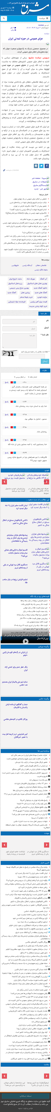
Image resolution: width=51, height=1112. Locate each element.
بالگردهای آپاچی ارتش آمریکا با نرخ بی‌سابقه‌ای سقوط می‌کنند (26, 884)
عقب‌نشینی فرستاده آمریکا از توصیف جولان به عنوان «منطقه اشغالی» (28, 826)
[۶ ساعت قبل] (13, 843)
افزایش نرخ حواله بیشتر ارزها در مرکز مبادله (32, 614)
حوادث (46, 833)
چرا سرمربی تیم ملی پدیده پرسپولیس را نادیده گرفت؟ (28, 1007)
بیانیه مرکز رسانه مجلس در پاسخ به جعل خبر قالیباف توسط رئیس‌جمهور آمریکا (28, 868)
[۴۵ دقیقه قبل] (39, 524)
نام (47, 320)
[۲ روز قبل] (37, 480)
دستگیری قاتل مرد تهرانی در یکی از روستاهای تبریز (15, 566)
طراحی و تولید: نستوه (25, 1108)
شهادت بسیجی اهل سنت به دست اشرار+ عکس (30, 821)
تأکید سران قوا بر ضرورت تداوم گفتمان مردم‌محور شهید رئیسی (25, 223)
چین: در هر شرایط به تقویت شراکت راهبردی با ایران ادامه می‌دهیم (27, 227)
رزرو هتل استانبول (15, 283)
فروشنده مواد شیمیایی (16, 301)
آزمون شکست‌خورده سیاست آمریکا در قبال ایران (30, 980)
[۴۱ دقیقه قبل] (39, 709)
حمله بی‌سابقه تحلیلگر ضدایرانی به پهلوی (33, 787)
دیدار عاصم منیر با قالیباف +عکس (35, 911)
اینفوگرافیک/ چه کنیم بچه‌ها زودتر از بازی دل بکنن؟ (38, 1084)
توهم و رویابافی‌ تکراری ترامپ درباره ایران (33, 1025)
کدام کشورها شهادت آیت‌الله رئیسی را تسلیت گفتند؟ (28, 209)
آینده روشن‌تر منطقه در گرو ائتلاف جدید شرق (31, 932)
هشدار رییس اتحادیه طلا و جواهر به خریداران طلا (30, 790)
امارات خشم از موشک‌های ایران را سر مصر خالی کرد (29, 755)
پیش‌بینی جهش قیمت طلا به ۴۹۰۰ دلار (33, 618)
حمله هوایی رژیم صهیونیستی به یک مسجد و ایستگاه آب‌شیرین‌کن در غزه (26, 964)
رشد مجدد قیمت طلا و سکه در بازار (35, 611)
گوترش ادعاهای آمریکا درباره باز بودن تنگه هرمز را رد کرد (27, 959)
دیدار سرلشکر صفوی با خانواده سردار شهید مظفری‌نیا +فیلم (26, 949)
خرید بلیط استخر (26, 297)
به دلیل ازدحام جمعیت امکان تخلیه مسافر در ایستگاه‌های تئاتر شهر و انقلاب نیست (26, 244)
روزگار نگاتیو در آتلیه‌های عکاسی (15, 719)
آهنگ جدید (12, 292)
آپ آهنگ (43, 278)
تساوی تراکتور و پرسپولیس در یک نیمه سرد (32, 922)
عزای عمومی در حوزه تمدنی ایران (25, 38)
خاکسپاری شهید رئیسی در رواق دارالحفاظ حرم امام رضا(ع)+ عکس (27, 214)
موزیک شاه (31, 278)
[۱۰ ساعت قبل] (39, 671)
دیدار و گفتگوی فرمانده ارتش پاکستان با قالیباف (16, 706)
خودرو (47, 470)
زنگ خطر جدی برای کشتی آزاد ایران (16, 668)
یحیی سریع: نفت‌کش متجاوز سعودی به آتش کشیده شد (27, 1000)
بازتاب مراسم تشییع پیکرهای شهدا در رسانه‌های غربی (28, 202)
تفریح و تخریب (42, 776)
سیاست (42, 18)
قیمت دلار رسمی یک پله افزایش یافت (34, 604)
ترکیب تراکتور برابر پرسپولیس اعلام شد (33, 1014)
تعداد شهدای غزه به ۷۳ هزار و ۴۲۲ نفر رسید (31, 997)
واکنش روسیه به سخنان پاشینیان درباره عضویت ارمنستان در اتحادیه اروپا (28, 1054)
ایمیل (46, 327)
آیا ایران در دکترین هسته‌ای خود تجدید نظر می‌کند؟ (29, 814)
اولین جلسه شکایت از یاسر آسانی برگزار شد (32, 990)
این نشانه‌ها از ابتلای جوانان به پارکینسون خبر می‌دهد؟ (14, 1084)
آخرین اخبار (45, 862)
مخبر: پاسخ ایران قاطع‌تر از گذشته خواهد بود (31, 929)
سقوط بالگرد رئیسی (41, 269)
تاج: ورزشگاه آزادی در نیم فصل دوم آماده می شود (30, 918)
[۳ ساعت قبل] (39, 738)
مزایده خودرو (42, 297)
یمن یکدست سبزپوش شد (38, 780)
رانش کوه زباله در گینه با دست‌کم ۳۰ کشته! (32, 803)
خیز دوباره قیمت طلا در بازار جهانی (35, 607)
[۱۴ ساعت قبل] (37, 1074)
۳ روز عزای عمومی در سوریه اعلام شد (33, 219)
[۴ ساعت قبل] (39, 569)
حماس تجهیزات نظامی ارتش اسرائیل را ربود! (32, 1028)
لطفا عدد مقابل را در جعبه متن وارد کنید (35, 352)
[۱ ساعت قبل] (39, 539)
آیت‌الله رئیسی (27, 265)
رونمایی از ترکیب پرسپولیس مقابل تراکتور (33, 1018)
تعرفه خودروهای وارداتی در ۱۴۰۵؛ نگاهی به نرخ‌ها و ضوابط (38, 491)
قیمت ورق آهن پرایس (38, 301)
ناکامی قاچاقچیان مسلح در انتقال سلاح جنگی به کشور (14, 522)
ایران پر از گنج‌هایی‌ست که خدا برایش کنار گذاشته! (29, 976)
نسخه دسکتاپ (25, 1096)
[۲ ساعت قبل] (39, 554)
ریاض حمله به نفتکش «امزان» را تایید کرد (32, 887)
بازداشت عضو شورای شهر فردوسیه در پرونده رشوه (15, 853)
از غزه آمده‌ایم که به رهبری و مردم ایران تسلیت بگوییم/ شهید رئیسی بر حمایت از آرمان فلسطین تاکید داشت (26, 250)
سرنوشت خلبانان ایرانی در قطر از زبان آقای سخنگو (29, 769)
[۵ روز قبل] (13, 480)
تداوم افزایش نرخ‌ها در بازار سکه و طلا (15, 581)
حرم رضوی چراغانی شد (39, 1021)
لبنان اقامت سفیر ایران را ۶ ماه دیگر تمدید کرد (16, 507)
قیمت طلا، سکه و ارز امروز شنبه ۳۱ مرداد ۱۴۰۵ (30, 625)
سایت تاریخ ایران (15, 278)
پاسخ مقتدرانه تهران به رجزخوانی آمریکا (33, 800)
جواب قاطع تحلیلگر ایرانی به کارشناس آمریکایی (31, 807)
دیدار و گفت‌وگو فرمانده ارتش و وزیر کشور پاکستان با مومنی (26, 1004)
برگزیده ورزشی (43, 646)
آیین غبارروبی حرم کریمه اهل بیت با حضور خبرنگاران (14, 735)
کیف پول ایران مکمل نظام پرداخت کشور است (31, 1032)
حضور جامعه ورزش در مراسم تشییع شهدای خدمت (29, 239)
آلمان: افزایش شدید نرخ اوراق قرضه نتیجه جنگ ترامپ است (26, 894)
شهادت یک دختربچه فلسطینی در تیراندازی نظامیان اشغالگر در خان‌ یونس (27, 1037)
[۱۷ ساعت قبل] (13, 1074)
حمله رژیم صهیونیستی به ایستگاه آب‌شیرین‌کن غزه (29, 1042)
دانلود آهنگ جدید (40, 288)
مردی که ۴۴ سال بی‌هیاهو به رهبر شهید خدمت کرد (29, 891)
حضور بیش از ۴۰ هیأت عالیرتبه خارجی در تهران (30, 206)
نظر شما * (45, 334)
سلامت (46, 1064)
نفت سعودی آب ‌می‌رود (39, 817)
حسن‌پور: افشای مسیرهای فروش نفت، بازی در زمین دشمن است (24, 773)
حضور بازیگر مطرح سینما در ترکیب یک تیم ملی (31, 762)
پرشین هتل (25, 292)
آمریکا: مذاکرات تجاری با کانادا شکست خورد (32, 914)
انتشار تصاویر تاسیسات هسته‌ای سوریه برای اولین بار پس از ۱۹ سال (26, 636)
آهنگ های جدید (41, 292)
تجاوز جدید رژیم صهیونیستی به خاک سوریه (32, 876)
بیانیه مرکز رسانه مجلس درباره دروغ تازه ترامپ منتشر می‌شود (26, 956)
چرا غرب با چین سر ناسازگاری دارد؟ (34, 232)
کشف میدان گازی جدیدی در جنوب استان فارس (31, 969)
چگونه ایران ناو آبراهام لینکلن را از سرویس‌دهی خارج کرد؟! (26, 880)
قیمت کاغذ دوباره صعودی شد (37, 622)
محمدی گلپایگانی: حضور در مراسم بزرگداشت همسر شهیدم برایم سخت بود (26, 906)
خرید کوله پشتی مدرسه (38, 306)
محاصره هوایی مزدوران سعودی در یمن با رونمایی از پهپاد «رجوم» (24, 973)
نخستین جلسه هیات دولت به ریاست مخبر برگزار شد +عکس (25, 236)
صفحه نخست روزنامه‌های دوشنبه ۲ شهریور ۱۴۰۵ (30, 810)
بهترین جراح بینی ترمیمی (19, 288)
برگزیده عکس (44, 698)
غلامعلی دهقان (41, 265)
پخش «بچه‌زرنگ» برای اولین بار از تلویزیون (32, 945)
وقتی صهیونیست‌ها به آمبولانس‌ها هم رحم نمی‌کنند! (29, 993)
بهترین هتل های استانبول (37, 283)
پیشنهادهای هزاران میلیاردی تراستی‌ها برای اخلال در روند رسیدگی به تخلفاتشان (17, 538)
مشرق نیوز (29, 7)
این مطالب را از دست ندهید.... (37, 499)
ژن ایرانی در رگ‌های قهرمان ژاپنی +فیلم (15, 654)
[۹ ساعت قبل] (39, 656)
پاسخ (6, 382)
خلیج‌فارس (15, 265)
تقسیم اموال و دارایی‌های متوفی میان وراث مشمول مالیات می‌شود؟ (15, 553)
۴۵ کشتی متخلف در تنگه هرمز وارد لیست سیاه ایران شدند (26, 1049)
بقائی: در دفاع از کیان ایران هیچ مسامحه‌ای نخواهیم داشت (27, 758)
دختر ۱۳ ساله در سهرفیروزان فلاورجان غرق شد (30, 783)
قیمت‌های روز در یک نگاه (39, 596)
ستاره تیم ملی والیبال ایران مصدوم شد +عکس (14, 683)
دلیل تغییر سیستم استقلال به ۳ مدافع (34, 952)
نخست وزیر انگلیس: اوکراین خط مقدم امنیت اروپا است (27, 1045)
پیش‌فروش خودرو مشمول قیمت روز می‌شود (15, 490)
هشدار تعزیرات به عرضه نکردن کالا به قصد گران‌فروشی (27, 1011)
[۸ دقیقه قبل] (39, 510)
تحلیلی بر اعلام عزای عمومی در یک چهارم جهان (30, 199)
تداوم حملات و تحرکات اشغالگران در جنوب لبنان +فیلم (28, 925)
